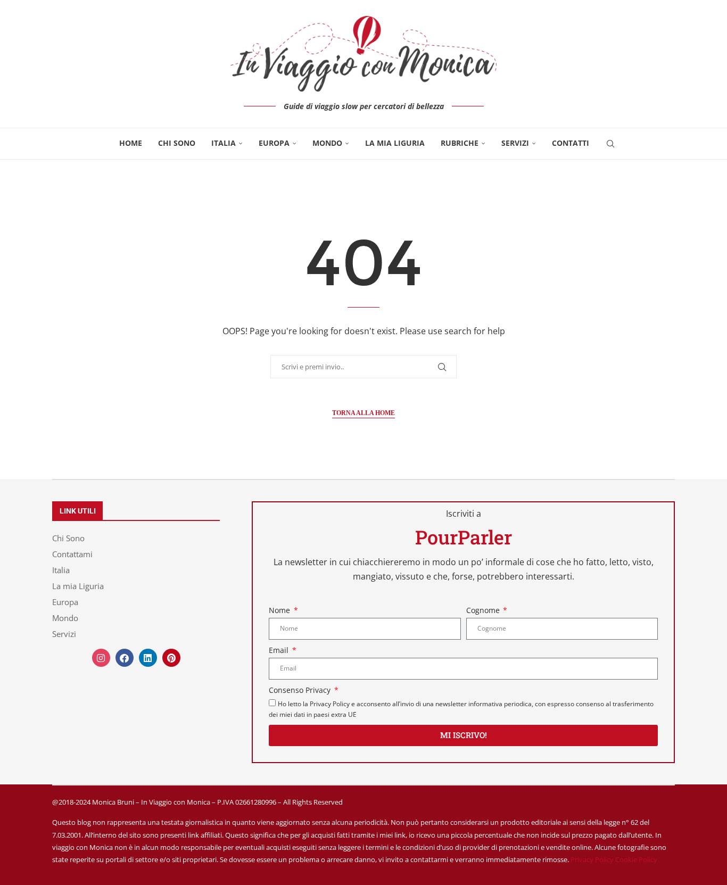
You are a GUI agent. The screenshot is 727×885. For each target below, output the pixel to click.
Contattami (72, 554)
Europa (274, 143)
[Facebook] (124, 658)
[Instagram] (101, 658)
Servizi (515, 143)
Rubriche (459, 143)
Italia (223, 143)
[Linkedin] (148, 658)
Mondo (327, 143)
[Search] (610, 143)
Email (280, 650)
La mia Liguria (395, 143)
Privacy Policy (592, 859)
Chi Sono (176, 143)
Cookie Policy (636, 859)
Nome (280, 610)
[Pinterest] (171, 658)
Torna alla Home (363, 413)
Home (130, 143)
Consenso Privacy (301, 690)
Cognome (484, 610)
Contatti (570, 143)
